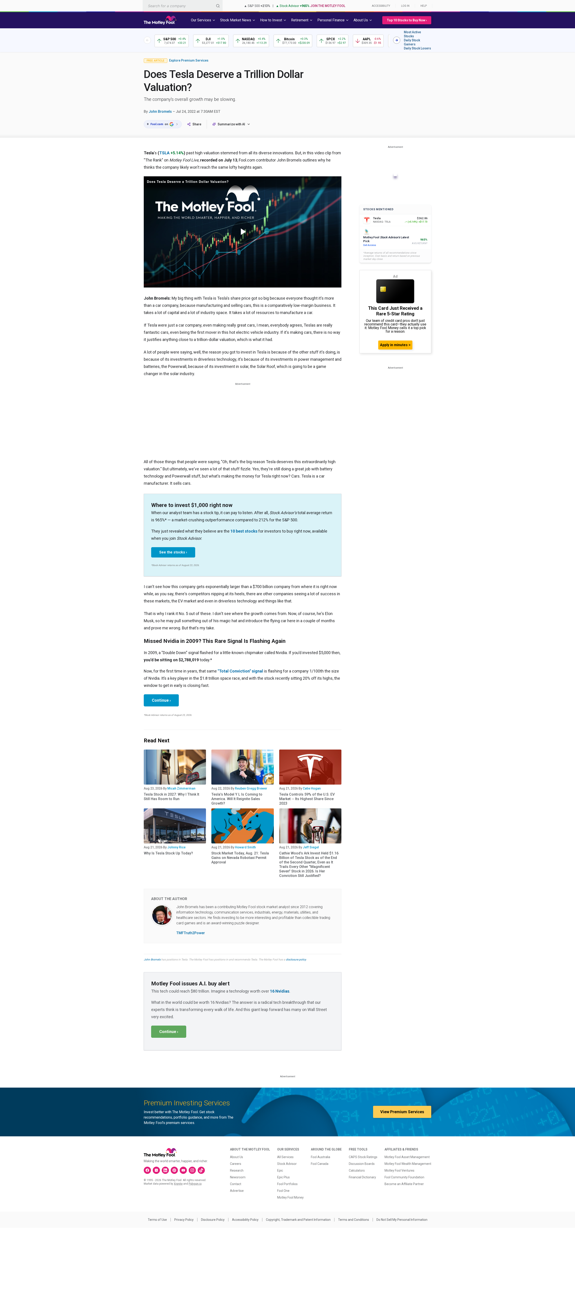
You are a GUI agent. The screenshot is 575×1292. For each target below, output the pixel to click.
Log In (405, 5)
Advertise (237, 1190)
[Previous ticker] (147, 40)
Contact (235, 1184)
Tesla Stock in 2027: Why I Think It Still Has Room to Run (171, 796)
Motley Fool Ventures (399, 1170)
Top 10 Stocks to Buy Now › (407, 20)
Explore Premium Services (188, 60)
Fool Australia (320, 1157)
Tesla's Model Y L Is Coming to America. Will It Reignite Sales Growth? (236, 798)
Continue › (161, 700)
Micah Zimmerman (181, 788)
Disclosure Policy (213, 1219)
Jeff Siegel (311, 847)
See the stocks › (173, 552)
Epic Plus (283, 1177)
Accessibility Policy (245, 1219)
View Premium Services (402, 1111)
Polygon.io (195, 1183)
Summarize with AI (231, 124)
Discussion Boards (362, 1164)
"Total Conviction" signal (240, 671)
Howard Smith (245, 847)
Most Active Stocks (412, 34)
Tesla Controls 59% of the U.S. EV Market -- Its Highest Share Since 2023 (307, 798)
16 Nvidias (279, 991)
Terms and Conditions (353, 1219)
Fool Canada (319, 1164)
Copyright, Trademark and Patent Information (298, 1219)
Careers (235, 1164)
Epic (280, 1170)
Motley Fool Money (290, 1197)
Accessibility (381, 5)
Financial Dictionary (362, 1177)
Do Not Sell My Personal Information (401, 1219)
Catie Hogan (312, 788)
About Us (236, 1157)
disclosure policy (296, 959)
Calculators (357, 1170)
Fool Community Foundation (404, 1177)
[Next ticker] (396, 40)
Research (236, 1170)
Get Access (369, 245)
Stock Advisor (287, 1164)
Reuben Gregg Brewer (251, 788)
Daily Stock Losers (417, 48)
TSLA (164, 152)
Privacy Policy (184, 1219)
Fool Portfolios (287, 1184)
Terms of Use (157, 1219)
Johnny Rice (176, 847)
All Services (285, 1157)
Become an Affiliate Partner (404, 1184)
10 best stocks (243, 531)
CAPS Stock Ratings (363, 1157)
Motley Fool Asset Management (407, 1157)
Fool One (283, 1190)
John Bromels (160, 111)
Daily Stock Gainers (412, 42)
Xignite (178, 1183)
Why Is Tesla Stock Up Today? (168, 853)
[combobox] (183, 5)
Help (423, 5)
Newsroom (237, 1177)
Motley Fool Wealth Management (408, 1164)
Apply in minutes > (395, 345)
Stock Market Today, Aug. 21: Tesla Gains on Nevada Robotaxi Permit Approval (240, 857)
